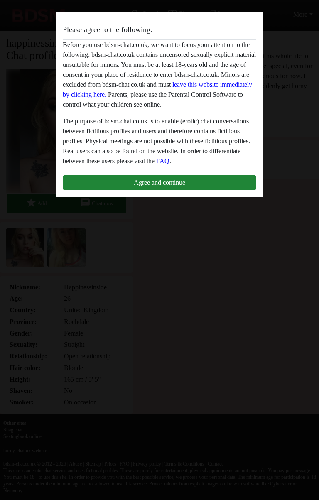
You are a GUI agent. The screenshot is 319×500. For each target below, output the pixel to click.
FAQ (162, 160)
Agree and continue (159, 182)
